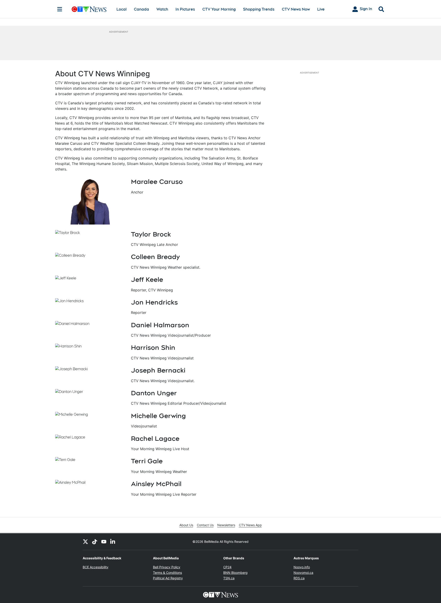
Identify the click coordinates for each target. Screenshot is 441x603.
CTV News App (250, 525)
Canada (141, 9)
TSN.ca (229, 578)
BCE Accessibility (95, 567)
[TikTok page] (94, 541)
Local (121, 9)
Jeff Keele (147, 279)
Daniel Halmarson (160, 325)
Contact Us (205, 525)
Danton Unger (154, 393)
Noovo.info (302, 567)
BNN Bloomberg (235, 573)
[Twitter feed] (85, 541)
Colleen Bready (155, 257)
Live (321, 9)
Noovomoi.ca (303, 573)
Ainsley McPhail (156, 484)
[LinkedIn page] (113, 541)
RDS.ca (299, 578)
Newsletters (226, 525)
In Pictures (185, 9)
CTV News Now (296, 9)
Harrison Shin (153, 347)
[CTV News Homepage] (89, 9)
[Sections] (59, 9)
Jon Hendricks (154, 302)
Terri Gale (147, 461)
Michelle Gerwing (158, 416)
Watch (162, 9)
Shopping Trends (258, 9)
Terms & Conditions (167, 573)
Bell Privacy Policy (166, 567)
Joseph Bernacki (158, 370)
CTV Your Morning (219, 9)
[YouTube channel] (104, 541)
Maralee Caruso (157, 181)
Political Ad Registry (168, 578)
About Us (186, 525)
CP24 (227, 567)
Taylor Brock (151, 234)
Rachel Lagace (155, 438)
